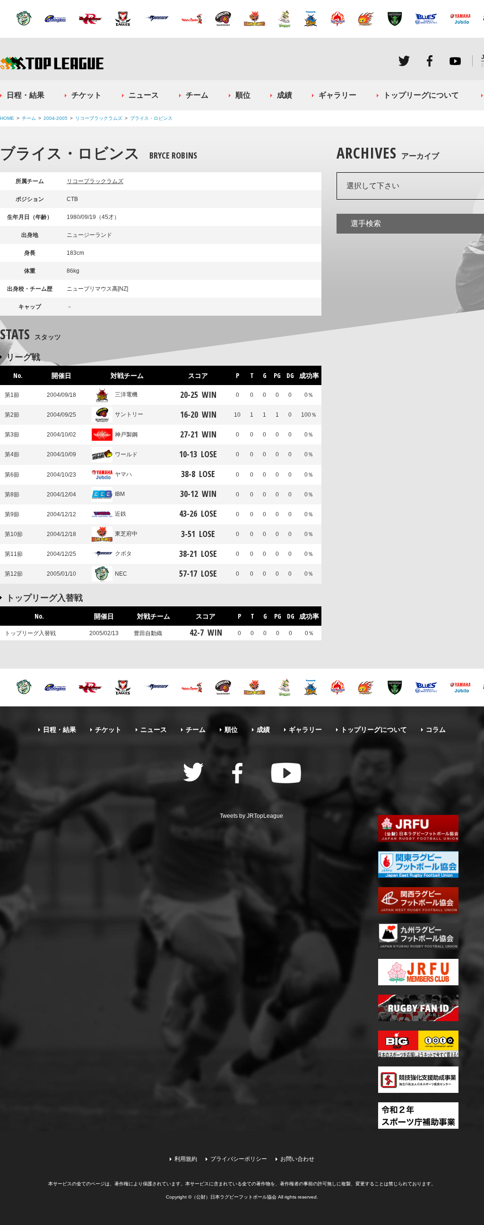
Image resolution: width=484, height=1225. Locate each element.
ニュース (144, 95)
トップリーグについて (421, 95)
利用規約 (185, 1159)
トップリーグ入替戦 (44, 597)
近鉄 (120, 514)
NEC (121, 574)
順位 (243, 95)
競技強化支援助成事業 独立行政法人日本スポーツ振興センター (418, 1079)
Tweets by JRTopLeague (251, 816)
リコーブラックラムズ (98, 118)
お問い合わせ (297, 1159)
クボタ (123, 553)
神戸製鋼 (126, 434)
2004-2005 (55, 118)
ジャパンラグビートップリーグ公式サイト (52, 63)
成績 (284, 95)
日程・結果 (25, 95)
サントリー (129, 414)
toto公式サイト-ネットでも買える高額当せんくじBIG (418, 1044)
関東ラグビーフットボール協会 (418, 864)
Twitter (404, 61)
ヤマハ (123, 474)
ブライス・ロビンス (151, 118)
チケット (86, 95)
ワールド (126, 454)
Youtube (455, 61)
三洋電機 (126, 394)
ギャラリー (337, 95)
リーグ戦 (23, 356)
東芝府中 (126, 533)
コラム (436, 729)
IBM (120, 494)
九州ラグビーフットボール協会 (418, 936)
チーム (197, 95)
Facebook (429, 61)
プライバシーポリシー (238, 1159)
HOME (7, 118)
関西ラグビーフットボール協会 (418, 900)
